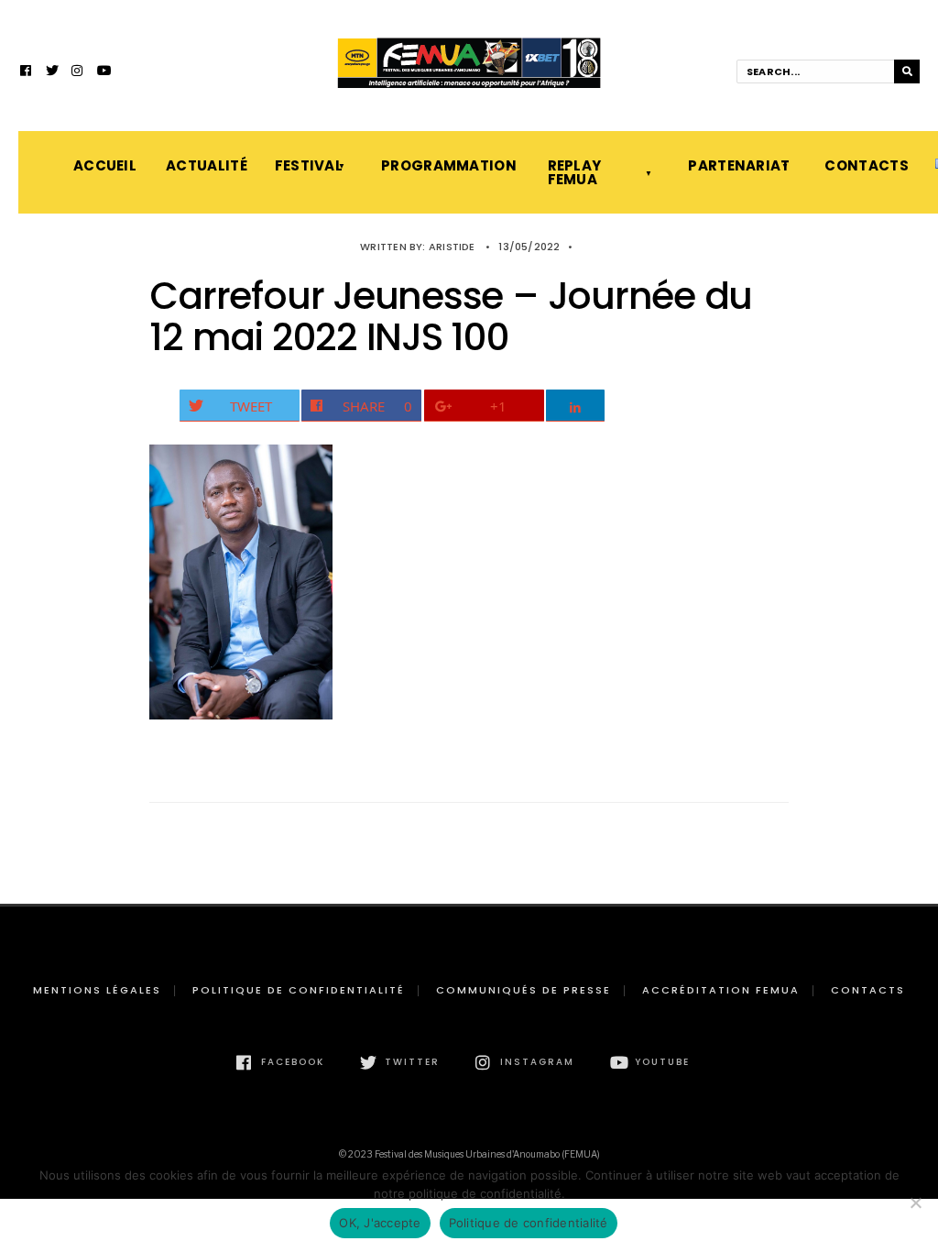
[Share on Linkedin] (575, 406)
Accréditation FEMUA (721, 990)
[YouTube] (103, 72)
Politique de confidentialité (298, 990)
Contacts (861, 165)
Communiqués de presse (523, 990)
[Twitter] (52, 72)
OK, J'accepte (379, 1222)
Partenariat (738, 165)
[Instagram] (78, 72)
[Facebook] (26, 72)
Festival (309, 165)
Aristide (452, 246)
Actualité (201, 165)
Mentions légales (97, 990)
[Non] (915, 1202)
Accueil (101, 165)
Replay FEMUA (575, 172)
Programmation (445, 165)
